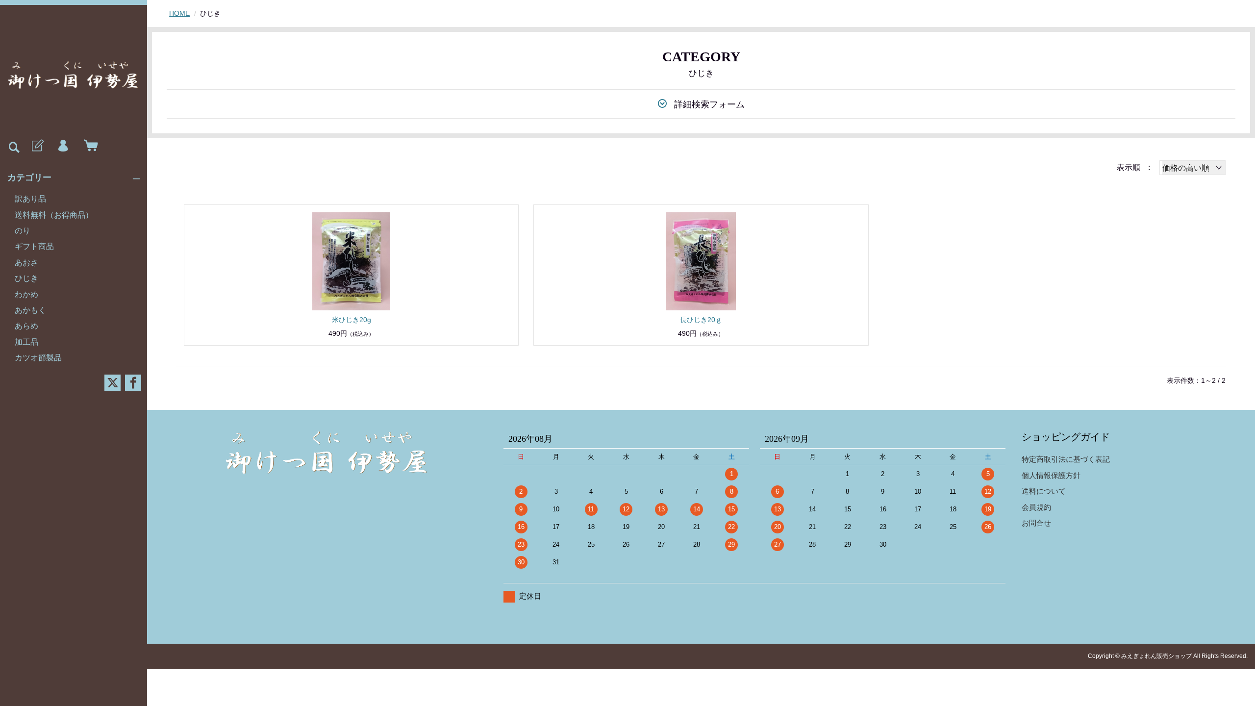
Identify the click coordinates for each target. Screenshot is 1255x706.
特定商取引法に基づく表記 (1066, 459)
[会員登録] (37, 146)
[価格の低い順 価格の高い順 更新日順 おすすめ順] (1192, 167)
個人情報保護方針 (1051, 475)
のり (22, 231)
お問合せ (1036, 523)
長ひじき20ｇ (701, 320)
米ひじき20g (351, 320)
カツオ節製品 (38, 357)
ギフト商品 (34, 246)
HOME (179, 13)
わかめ (26, 294)
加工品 (26, 342)
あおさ (26, 262)
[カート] (88, 146)
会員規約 (1036, 507)
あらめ (26, 326)
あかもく (30, 310)
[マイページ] (62, 146)
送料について (1044, 491)
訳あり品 (30, 199)
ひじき (26, 278)
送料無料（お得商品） (54, 215)
